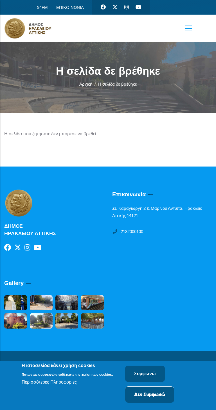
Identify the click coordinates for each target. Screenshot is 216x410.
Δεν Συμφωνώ (149, 394)
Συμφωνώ (145, 373)
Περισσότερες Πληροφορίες (49, 382)
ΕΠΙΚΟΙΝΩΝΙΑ (70, 7)
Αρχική (85, 84)
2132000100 (132, 231)
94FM (42, 7)
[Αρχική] (32, 28)
